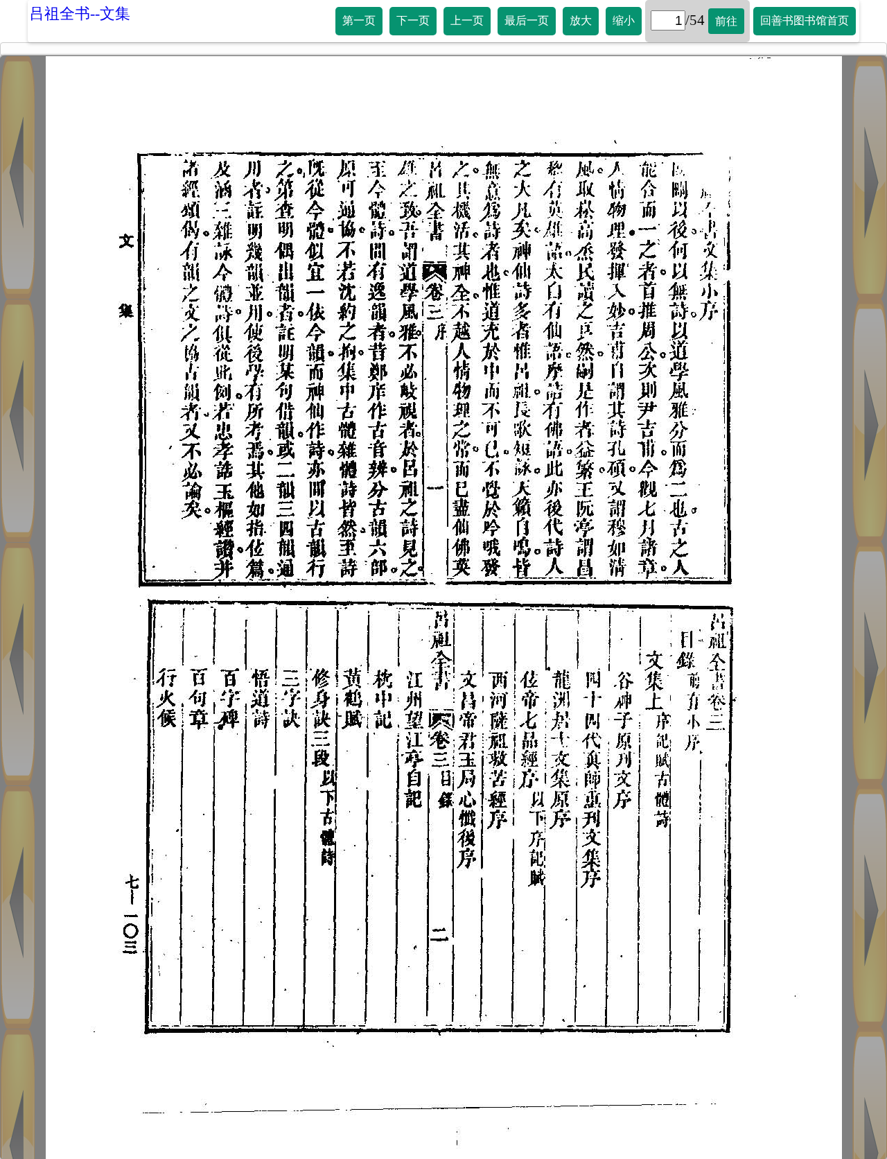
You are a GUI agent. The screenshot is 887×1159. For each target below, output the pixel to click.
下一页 (413, 20)
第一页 (359, 20)
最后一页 (526, 20)
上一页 (467, 20)
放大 (581, 20)
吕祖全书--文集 (79, 13)
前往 (726, 21)
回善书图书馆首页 (804, 20)
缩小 (624, 20)
